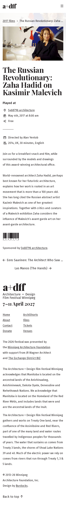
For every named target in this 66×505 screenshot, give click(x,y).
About (6, 320)
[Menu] (62, 6)
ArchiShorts (30, 314)
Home (6, 314)
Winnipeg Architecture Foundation (29, 347)
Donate (7, 331)
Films (26, 320)
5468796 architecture (21, 110)
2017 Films (9, 21)
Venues (27, 331)
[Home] (9, 6)
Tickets (27, 325)
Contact (7, 325)
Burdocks (22, 485)
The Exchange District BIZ (24, 358)
